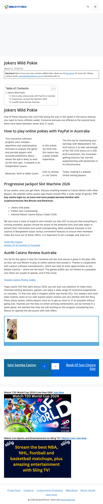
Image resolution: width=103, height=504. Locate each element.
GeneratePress (68, 499)
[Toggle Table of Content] (52, 88)
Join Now (59, 392)
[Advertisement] (51, 33)
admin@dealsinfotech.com (30, 76)
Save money (51, 494)
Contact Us (28, 490)
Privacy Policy (14, 490)
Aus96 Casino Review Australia (25, 102)
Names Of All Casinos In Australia (22, 245)
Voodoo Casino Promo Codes (20, 280)
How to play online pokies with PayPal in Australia (33, 96)
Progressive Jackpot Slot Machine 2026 (29, 99)
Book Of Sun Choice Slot (81, 367)
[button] (88, 7)
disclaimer (70, 73)
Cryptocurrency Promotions (50, 490)
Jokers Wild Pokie (16, 92)
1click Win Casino (13, 242)
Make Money (72, 490)
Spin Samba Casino (21, 365)
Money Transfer (87, 490)
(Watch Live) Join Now (74, 438)
